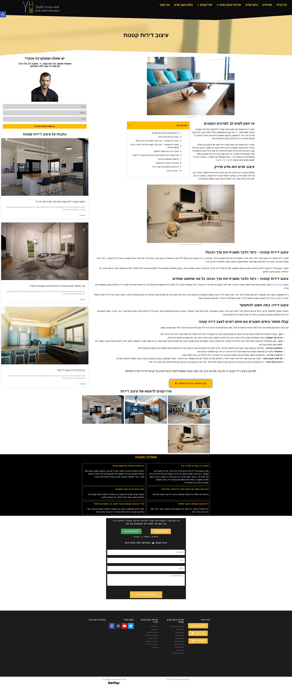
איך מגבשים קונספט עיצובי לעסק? (193, 504)
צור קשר (164, 4)
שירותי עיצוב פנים (230, 4)
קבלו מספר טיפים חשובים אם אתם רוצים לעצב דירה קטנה (155, 155)
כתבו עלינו (251, 4)
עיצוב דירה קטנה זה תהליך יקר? (195, 466)
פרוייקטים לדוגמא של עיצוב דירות (165, 167)
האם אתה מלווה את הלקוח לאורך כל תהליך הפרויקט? (185, 489)
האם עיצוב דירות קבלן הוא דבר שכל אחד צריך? (60, 201)
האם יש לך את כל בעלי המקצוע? (129, 489)
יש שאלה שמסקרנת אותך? (168, 159)
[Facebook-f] (112, 626)
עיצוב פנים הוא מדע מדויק (168, 137)
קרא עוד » (82, 215)
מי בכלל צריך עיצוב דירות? (71, 370)
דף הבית (282, 4)
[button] (3, 14)
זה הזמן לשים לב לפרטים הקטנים (165, 133)
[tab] (178, 466)
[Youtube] (124, 626)
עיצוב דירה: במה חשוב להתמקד (166, 151)
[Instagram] (118, 626)
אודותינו (267, 4)
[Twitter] (131, 626)
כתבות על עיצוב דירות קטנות (167, 163)
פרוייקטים (206, 4)
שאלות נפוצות (172, 171)
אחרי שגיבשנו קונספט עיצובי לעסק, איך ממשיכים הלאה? (119, 504)
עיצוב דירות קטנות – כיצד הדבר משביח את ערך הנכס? (157, 141)
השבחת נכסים (277, 285)
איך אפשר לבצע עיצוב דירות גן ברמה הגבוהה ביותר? (57, 286)
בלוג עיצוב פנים (183, 4)
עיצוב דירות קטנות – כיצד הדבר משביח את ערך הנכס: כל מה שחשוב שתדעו (154, 146)
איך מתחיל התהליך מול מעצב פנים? (128, 466)
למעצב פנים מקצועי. (224, 160)
